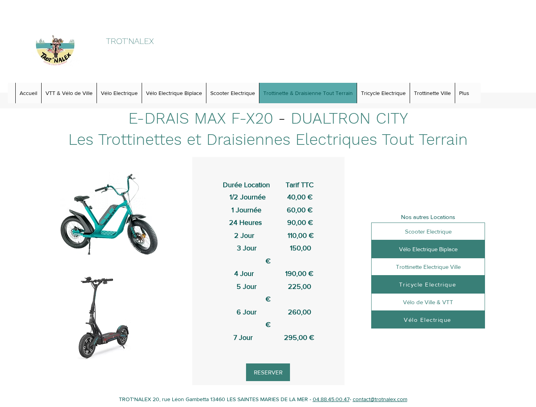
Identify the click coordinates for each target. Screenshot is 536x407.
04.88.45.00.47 (331, 399)
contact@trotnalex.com (380, 399)
